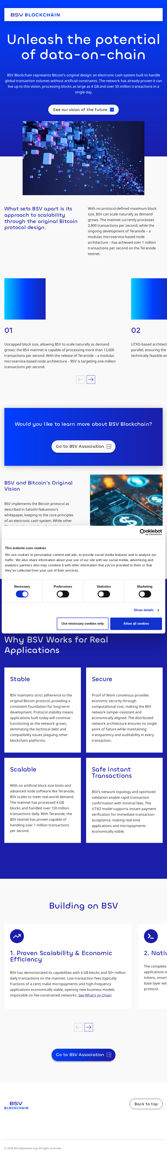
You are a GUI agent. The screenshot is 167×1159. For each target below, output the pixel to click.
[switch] (63, 593)
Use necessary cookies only (83, 624)
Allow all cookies (136, 624)
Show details (144, 610)
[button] (80, 379)
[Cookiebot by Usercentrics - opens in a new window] (143, 532)
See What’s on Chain (95, 995)
